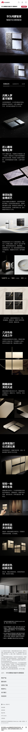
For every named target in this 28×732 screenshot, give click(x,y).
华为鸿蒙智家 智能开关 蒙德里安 (9, 6)
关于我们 (3, 692)
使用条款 (3, 710)
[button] (19, 2)
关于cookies (3, 715)
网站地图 (3, 707)
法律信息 (3, 718)
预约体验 (24, 6)
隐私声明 (3, 713)
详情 (2, 730)
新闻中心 (3, 689)
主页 (2, 673)
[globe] (1, 704)
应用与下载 (4, 685)
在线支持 (3, 696)
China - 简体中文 (6, 704)
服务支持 (3, 681)
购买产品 (3, 678)
